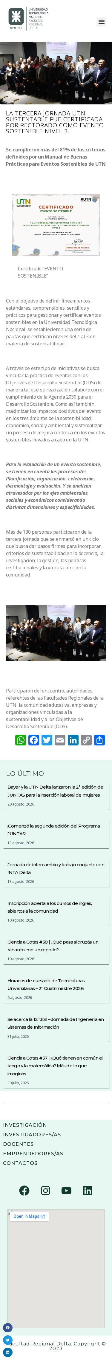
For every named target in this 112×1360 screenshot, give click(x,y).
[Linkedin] (87, 1190)
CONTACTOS (20, 1163)
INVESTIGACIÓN (25, 1125)
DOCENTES (18, 1144)
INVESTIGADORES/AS (32, 1134)
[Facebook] (24, 1190)
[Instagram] (45, 1190)
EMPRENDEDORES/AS (33, 1154)
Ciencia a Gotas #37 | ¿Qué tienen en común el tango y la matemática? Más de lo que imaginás (55, 1066)
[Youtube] (66, 1190)
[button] (101, 21)
